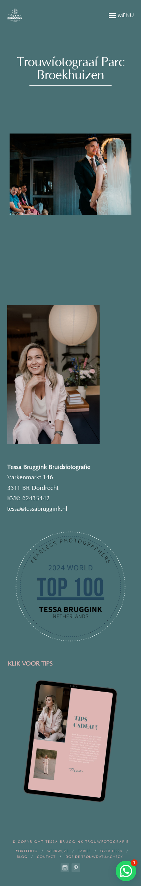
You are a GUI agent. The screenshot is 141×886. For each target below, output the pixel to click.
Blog (22, 857)
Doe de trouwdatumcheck (94, 857)
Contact (46, 857)
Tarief (84, 851)
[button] (126, 871)
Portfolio (27, 851)
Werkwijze (57, 851)
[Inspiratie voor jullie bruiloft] (76, 867)
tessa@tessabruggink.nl (37, 509)
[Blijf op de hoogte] (65, 867)
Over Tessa (111, 851)
